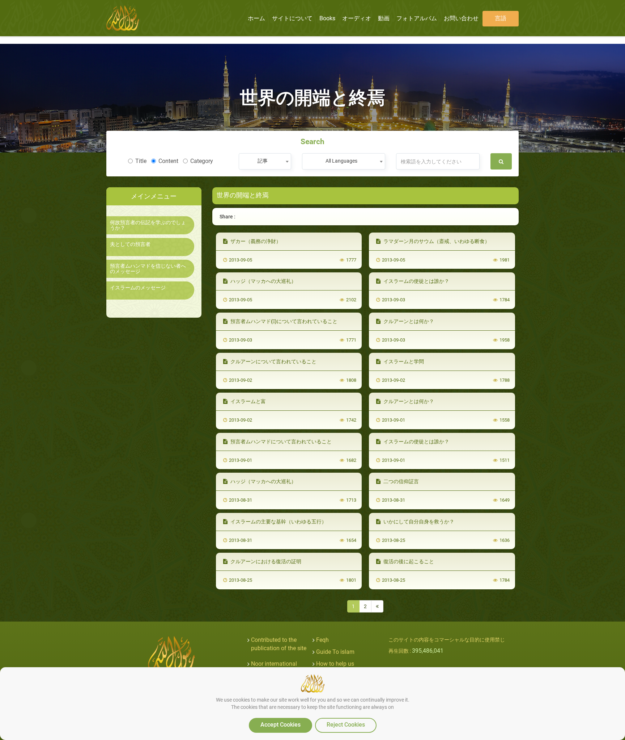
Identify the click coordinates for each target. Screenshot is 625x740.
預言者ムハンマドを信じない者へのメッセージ (148, 268)
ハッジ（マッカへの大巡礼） (262, 281)
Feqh (322, 639)
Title (140, 161)
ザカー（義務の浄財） (255, 241)
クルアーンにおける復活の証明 (265, 561)
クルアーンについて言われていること (272, 361)
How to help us (335, 663)
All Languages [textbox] (341, 161)
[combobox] (265, 161)
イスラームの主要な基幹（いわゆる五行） (278, 521)
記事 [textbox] (263, 161)
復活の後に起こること (408, 561)
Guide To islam (335, 651)
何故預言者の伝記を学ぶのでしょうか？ (148, 225)
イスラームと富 (247, 401)
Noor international (274, 663)
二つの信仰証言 (400, 481)
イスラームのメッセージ (138, 287)
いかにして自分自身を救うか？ (418, 521)
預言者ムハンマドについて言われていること (280, 441)
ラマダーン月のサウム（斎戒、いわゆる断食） (436, 241)
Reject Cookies (346, 724)
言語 (500, 18)
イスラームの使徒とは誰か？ (415, 281)
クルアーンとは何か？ (408, 321)
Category (201, 161)
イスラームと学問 (403, 361)
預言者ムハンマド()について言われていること (283, 321)
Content (168, 161)
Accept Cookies (280, 724)
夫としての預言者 (130, 244)
